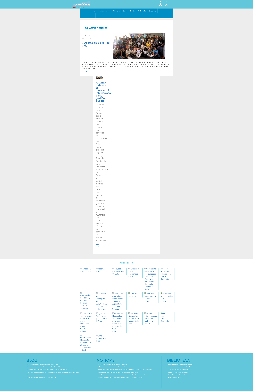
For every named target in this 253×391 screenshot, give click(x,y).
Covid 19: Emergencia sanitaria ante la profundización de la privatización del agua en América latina (53, 372)
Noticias (132, 11)
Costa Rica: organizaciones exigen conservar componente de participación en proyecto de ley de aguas (125, 375)
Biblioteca (152, 11)
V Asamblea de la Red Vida (96, 44)
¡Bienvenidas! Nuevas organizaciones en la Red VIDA (41, 377)
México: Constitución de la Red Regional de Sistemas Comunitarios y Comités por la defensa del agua (125, 369)
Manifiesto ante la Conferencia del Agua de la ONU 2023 (42, 364)
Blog (124, 11)
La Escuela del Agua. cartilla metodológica (179, 369)
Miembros (116, 11)
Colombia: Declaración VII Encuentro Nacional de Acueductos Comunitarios (118, 372)
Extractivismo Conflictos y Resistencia (178, 372)
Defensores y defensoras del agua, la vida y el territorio (112, 367)
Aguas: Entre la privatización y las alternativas (180, 375)
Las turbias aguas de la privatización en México (180, 367)
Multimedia (142, 11)
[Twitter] (167, 4)
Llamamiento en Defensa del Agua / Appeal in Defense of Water (44, 367)
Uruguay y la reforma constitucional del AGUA (180, 364)
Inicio (94, 11)
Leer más (86, 71)
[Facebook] (160, 4)
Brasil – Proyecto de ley (174, 377)
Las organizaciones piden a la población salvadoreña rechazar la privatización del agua (120, 377)
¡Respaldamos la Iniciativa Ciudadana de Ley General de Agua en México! (47, 369)
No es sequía (30, 375)
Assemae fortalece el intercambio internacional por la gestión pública (103, 91)
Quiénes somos (104, 11)
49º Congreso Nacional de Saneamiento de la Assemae (112, 364)
